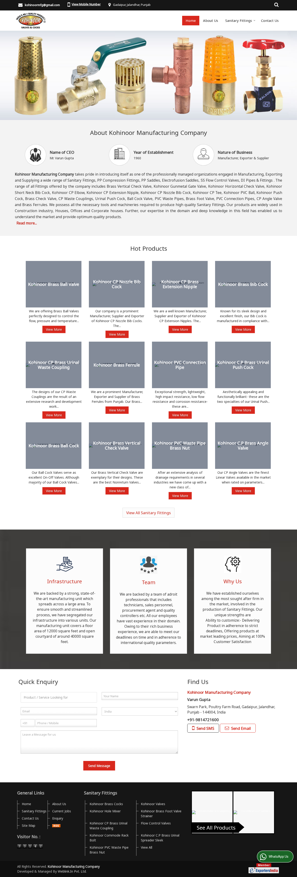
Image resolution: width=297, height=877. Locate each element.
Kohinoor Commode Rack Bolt (109, 837)
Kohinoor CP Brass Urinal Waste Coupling (53, 365)
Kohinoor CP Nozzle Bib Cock (117, 284)
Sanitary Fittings (238, 20)
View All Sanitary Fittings (148, 512)
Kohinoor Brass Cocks (106, 804)
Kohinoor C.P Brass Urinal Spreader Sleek (160, 837)
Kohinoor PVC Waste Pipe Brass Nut (180, 445)
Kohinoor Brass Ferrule (117, 365)
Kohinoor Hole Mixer (105, 811)
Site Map (28, 825)
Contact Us (270, 20)
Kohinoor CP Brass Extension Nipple (180, 284)
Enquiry (57, 818)
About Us (210, 20)
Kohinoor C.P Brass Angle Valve (243, 445)
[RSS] (56, 825)
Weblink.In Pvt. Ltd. (72, 871)
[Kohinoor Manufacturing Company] (31, 20)
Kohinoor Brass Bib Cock (243, 284)
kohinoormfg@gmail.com (42, 5)
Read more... (26, 223)
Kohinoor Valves (153, 804)
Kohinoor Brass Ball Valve (53, 284)
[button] (86, 4)
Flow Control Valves (156, 823)
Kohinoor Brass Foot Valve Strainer (161, 813)
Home (191, 20)
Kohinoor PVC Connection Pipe (180, 365)
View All (146, 847)
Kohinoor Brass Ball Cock (54, 445)
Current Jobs (61, 811)
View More (54, 329)
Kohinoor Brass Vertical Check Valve (116, 445)
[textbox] (59, 697)
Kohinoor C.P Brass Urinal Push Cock (243, 365)
